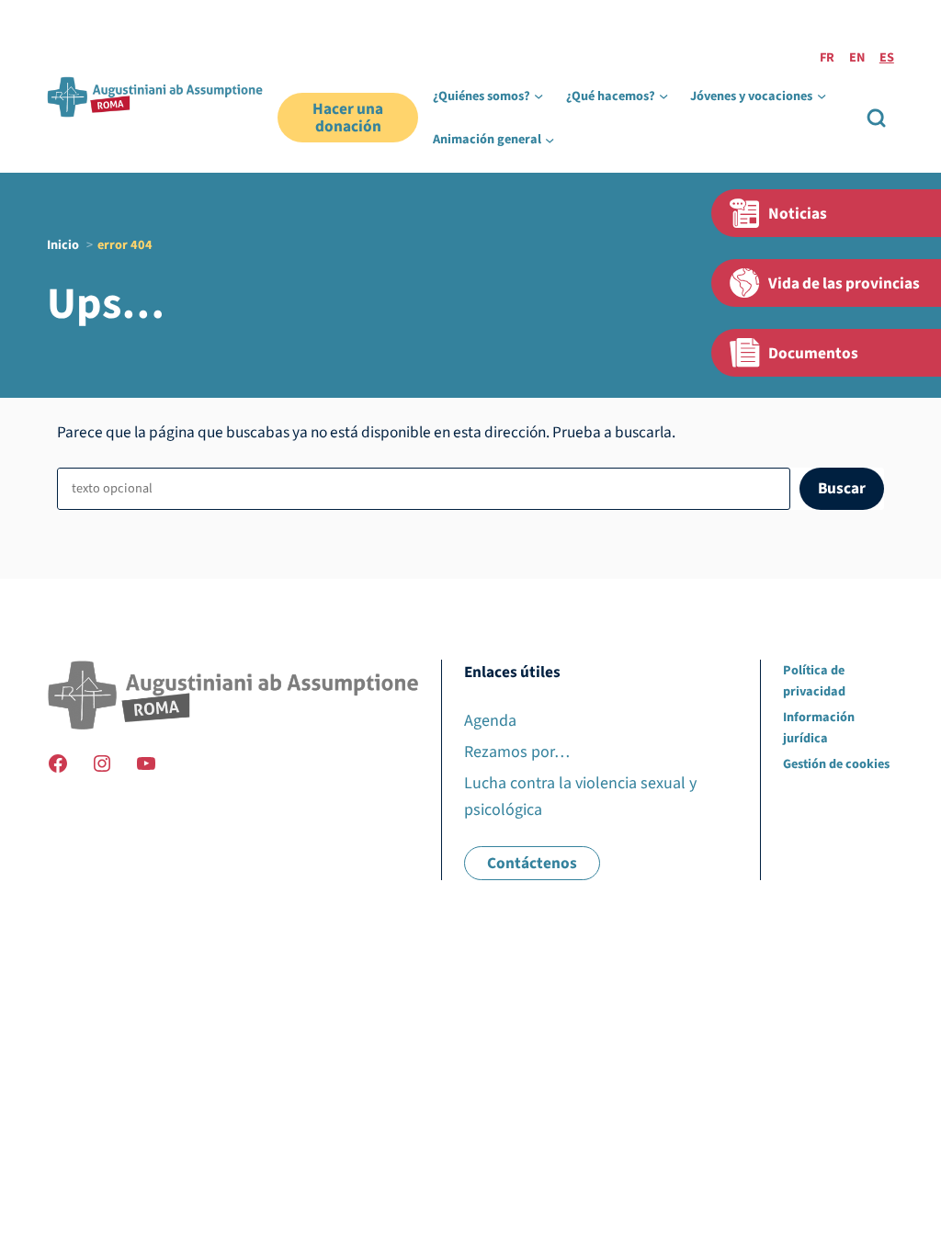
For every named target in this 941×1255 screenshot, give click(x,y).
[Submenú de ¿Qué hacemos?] (663, 95)
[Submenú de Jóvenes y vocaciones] (821, 95)
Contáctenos (532, 863)
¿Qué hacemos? (610, 96)
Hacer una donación (347, 117)
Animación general (487, 139)
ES (886, 57)
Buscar (842, 488)
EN (857, 57)
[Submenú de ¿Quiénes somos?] (538, 95)
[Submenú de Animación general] (549, 139)
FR (827, 57)
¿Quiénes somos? (481, 96)
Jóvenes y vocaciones (751, 96)
